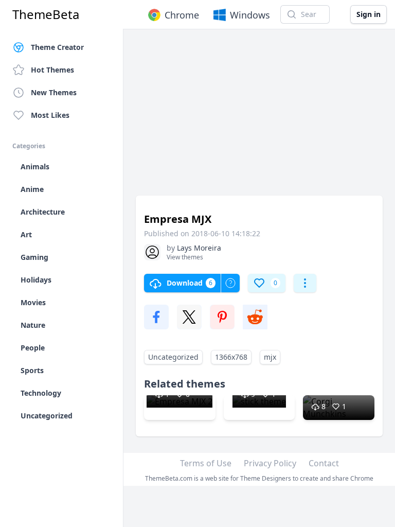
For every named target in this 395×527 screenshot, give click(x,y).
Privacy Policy (270, 463)
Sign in (368, 14)
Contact (324, 463)
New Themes (54, 92)
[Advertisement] (259, 117)
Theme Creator (57, 47)
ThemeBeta (45, 14)
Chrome (182, 15)
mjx (270, 357)
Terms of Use (205, 463)
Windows (250, 15)
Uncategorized (173, 357)
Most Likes (50, 115)
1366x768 (231, 357)
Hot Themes (52, 70)
